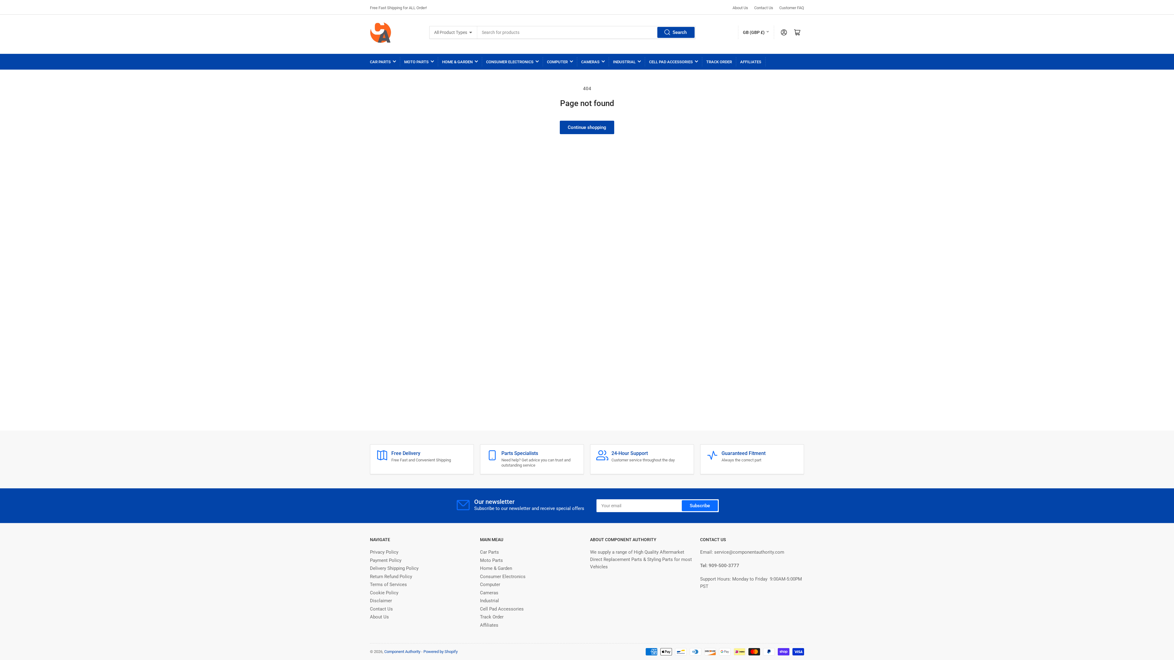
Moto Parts (416, 62)
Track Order (719, 62)
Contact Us (763, 8)
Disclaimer (381, 600)
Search (680, 32)
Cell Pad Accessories (671, 62)
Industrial (624, 62)
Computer (557, 62)
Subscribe (700, 505)
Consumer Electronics (509, 62)
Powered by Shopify (440, 651)
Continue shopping (587, 127)
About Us (740, 8)
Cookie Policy (384, 593)
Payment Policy (385, 560)
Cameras (590, 62)
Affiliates (750, 62)
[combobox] (586, 32)
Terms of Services (388, 584)
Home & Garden (457, 62)
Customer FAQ (791, 8)
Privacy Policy (384, 552)
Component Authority (402, 651)
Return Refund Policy (391, 576)
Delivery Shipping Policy (394, 568)
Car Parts (380, 62)
